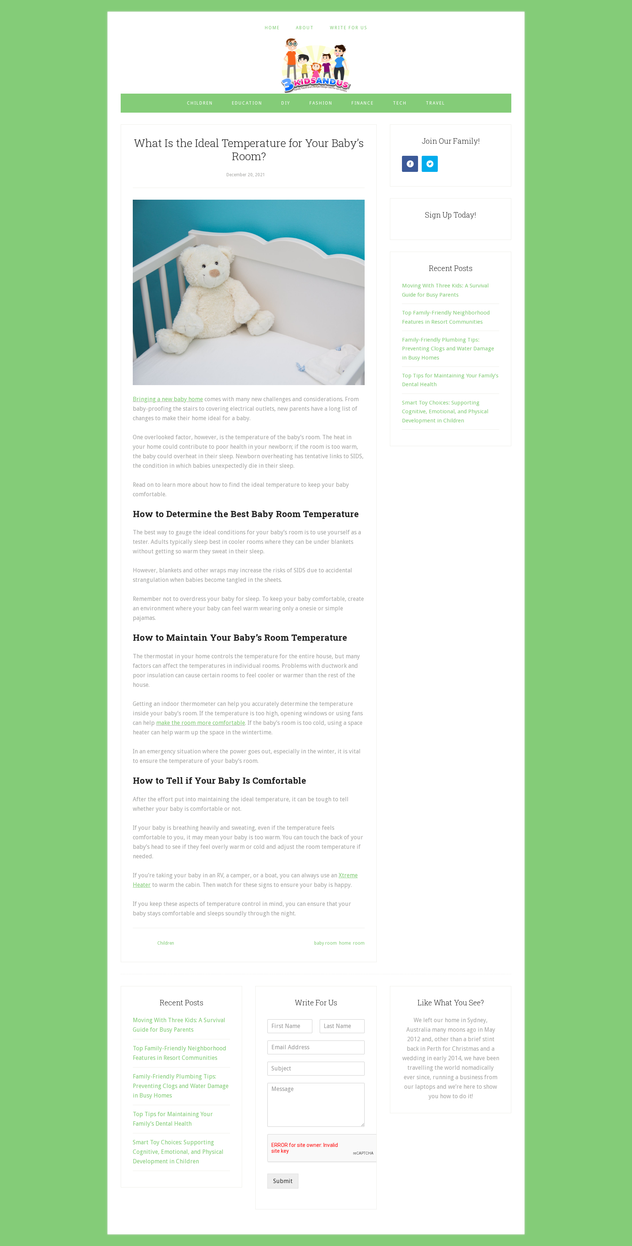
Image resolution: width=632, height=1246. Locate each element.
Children (165, 943)
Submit (283, 1181)
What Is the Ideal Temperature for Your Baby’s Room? (249, 149)
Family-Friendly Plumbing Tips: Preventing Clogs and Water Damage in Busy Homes (448, 348)
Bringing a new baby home (168, 399)
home (345, 943)
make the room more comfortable (200, 722)
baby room (325, 943)
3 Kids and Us (316, 65)
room (359, 943)
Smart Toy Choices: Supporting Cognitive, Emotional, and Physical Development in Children (445, 411)
